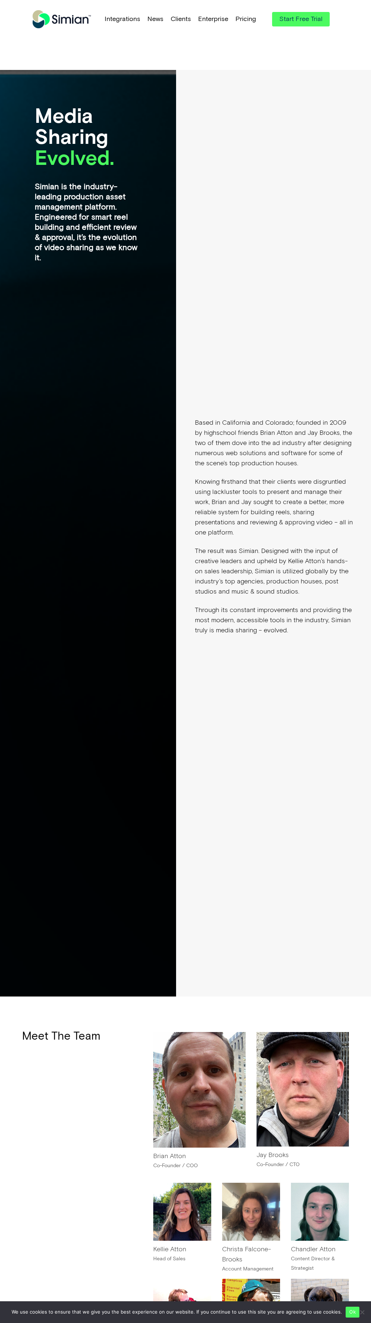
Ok (352, 1312)
